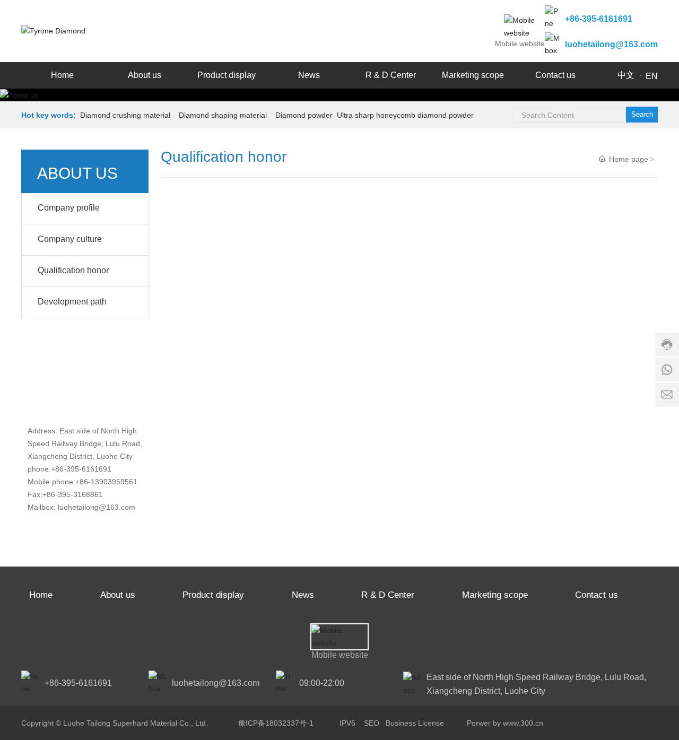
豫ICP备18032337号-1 (276, 723)
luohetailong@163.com (611, 44)
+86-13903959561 (106, 481)
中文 (625, 75)
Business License (415, 723)
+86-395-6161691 (598, 18)
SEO (371, 723)
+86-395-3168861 (72, 494)
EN (652, 76)
